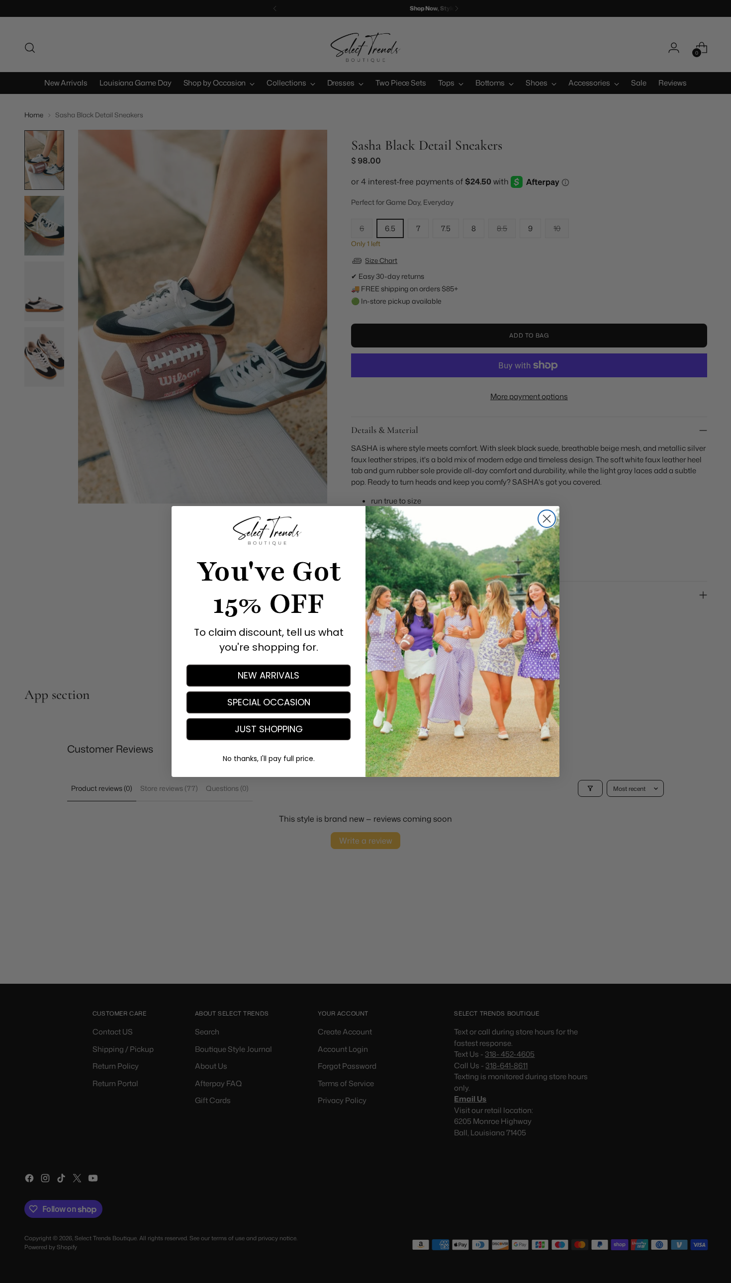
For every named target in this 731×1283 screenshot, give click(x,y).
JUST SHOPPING (269, 729)
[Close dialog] (546, 518)
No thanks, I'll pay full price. (269, 759)
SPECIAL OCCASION (268, 702)
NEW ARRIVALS (268, 675)
